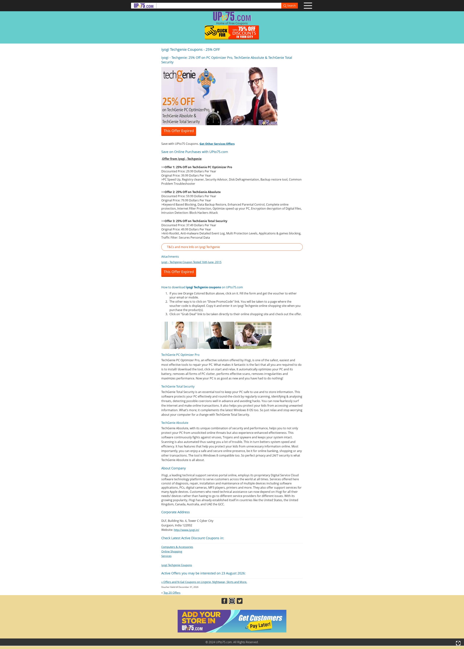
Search (291, 5)
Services (166, 556)
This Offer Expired (179, 130)
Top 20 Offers (171, 592)
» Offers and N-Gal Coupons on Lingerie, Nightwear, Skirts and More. (204, 582)
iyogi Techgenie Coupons (176, 565)
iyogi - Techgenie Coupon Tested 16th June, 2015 (191, 262)
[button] (232, 247)
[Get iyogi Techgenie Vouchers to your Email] (219, 96)
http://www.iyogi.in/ (186, 530)
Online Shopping (171, 551)
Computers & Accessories (177, 547)
